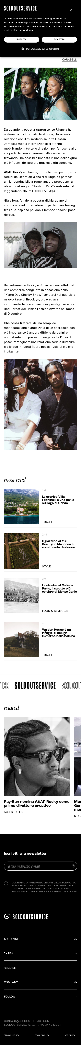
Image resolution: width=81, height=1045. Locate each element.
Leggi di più (26, 30)
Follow (9, 997)
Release (10, 968)
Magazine (11, 939)
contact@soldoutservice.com (27, 1021)
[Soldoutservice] (7, 916)
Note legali (70, 1035)
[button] (40, 48)
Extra (8, 953)
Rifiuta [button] (21, 39)
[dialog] (40, 28)
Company (11, 982)
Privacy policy (11, 1035)
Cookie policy (42, 1035)
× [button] (70, 10)
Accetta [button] (59, 39)
